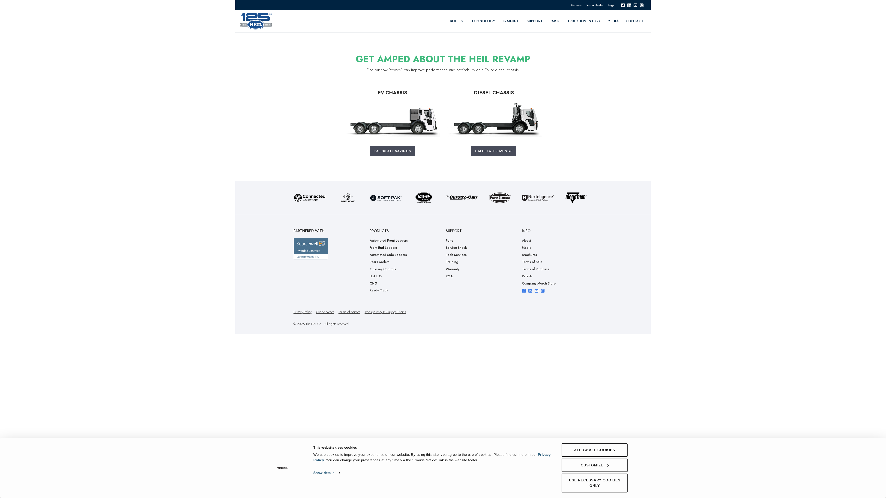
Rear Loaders (379, 262)
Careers (576, 5)
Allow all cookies (594, 450)
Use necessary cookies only (594, 483)
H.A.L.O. (376, 276)
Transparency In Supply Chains (385, 312)
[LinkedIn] (629, 5)
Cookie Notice (325, 312)
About (526, 240)
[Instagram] (642, 5)
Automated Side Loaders (388, 254)
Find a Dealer (595, 5)
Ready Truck (379, 290)
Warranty (452, 269)
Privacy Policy (302, 312)
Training (452, 262)
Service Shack (456, 247)
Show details (323, 473)
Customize (592, 465)
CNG (373, 283)
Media (613, 21)
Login (611, 5)
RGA (449, 276)
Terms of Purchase (535, 269)
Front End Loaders (383, 247)
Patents (527, 276)
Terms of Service (349, 312)
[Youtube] (635, 5)
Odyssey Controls (383, 269)
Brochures (529, 254)
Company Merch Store (539, 283)
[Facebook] (623, 5)
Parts (555, 21)
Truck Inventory (584, 21)
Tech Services (456, 254)
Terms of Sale (532, 262)
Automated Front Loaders (389, 240)
